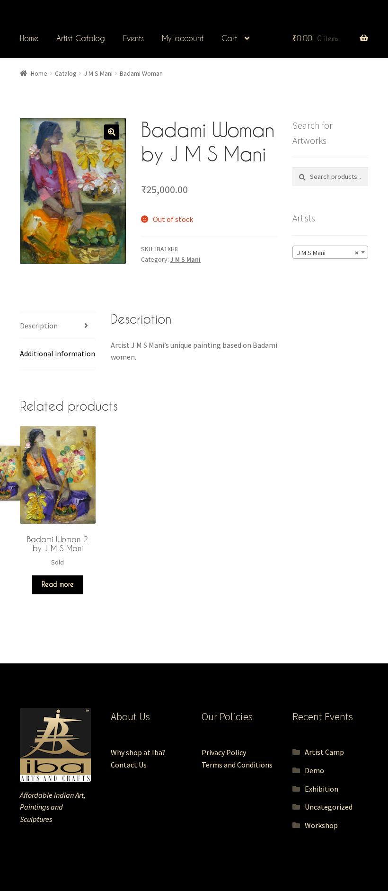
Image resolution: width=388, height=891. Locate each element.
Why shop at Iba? (138, 752)
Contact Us (129, 764)
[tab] (58, 326)
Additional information (57, 353)
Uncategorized (329, 807)
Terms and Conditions (237, 764)
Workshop (321, 825)
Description (39, 325)
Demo (314, 770)
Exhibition (321, 789)
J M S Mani (98, 73)
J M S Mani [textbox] (327, 252)
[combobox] (330, 252)
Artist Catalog (80, 38)
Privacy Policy (224, 752)
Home (29, 38)
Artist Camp (324, 752)
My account (182, 38)
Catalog (66, 73)
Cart (229, 38)
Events (133, 38)
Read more (58, 584)
